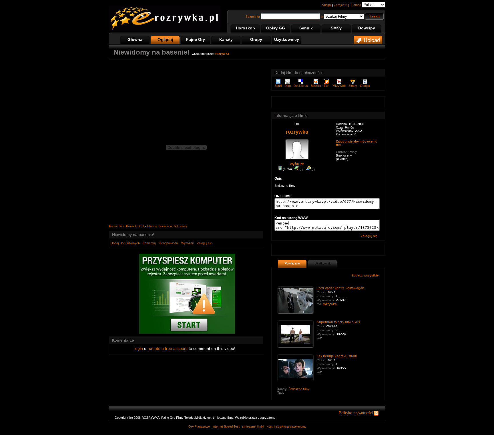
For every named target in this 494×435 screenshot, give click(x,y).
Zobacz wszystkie (365, 275)
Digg (287, 85)
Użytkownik (322, 263)
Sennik (306, 28)
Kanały (226, 39)
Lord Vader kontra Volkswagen (340, 288)
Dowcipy (366, 28)
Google (365, 85)
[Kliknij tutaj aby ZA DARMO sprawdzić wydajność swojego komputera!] (187, 332)
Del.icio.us (301, 85)
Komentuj (149, 243)
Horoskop (245, 28)
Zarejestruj (341, 5)
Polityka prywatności (356, 413)
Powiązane (292, 263)
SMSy (336, 28)
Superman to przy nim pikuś (338, 322)
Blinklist (316, 85)
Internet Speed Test (226, 426)
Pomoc (356, 5)
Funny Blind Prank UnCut (126, 226)
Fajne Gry (195, 39)
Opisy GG (275, 28)
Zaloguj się (204, 243)
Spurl (278, 85)
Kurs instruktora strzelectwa (286, 426)
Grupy (256, 39)
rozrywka (330, 304)
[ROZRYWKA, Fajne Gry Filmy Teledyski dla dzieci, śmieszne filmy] (164, 30)
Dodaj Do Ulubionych (125, 243)
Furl (326, 85)
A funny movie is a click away (167, 226)
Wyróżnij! (187, 243)
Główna (135, 39)
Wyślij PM (297, 164)
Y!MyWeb (339, 85)
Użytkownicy (286, 39)
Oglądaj (165, 39)
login (138, 348)
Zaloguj (326, 5)
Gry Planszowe (199, 426)
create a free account (168, 348)
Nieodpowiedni (168, 243)
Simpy (352, 85)
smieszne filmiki (253, 426)
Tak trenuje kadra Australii (337, 356)
